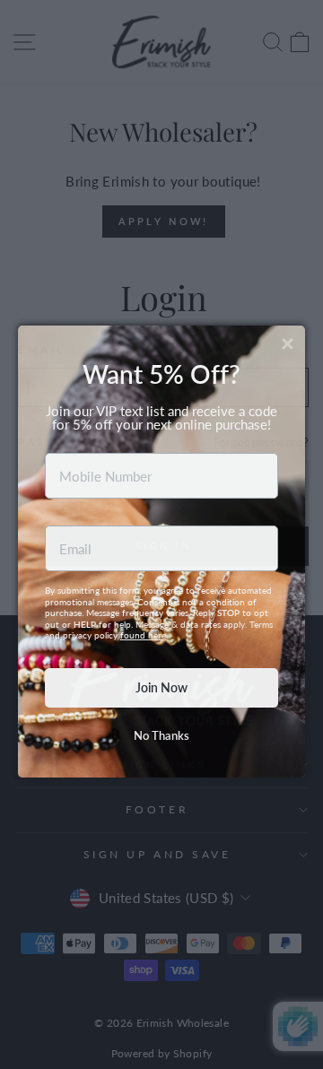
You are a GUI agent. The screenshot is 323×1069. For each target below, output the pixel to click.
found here (143, 618)
